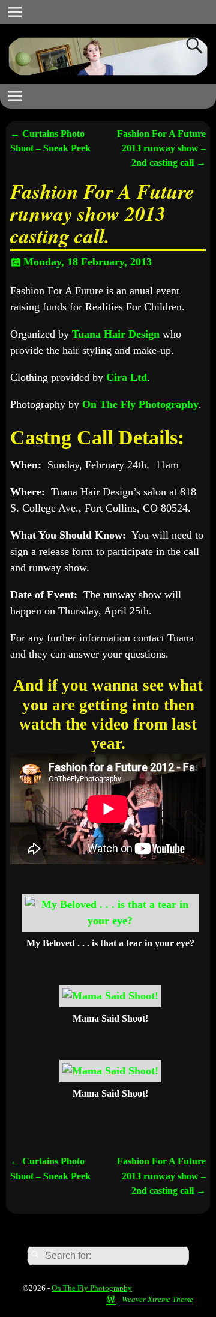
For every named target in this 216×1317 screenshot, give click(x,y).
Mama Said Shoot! (110, 1018)
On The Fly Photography (140, 404)
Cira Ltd (126, 377)
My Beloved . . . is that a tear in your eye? (110, 943)
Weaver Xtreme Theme (157, 1299)
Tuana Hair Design (116, 334)
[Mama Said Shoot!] (110, 996)
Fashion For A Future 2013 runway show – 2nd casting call (161, 149)
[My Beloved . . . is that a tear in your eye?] (110, 921)
